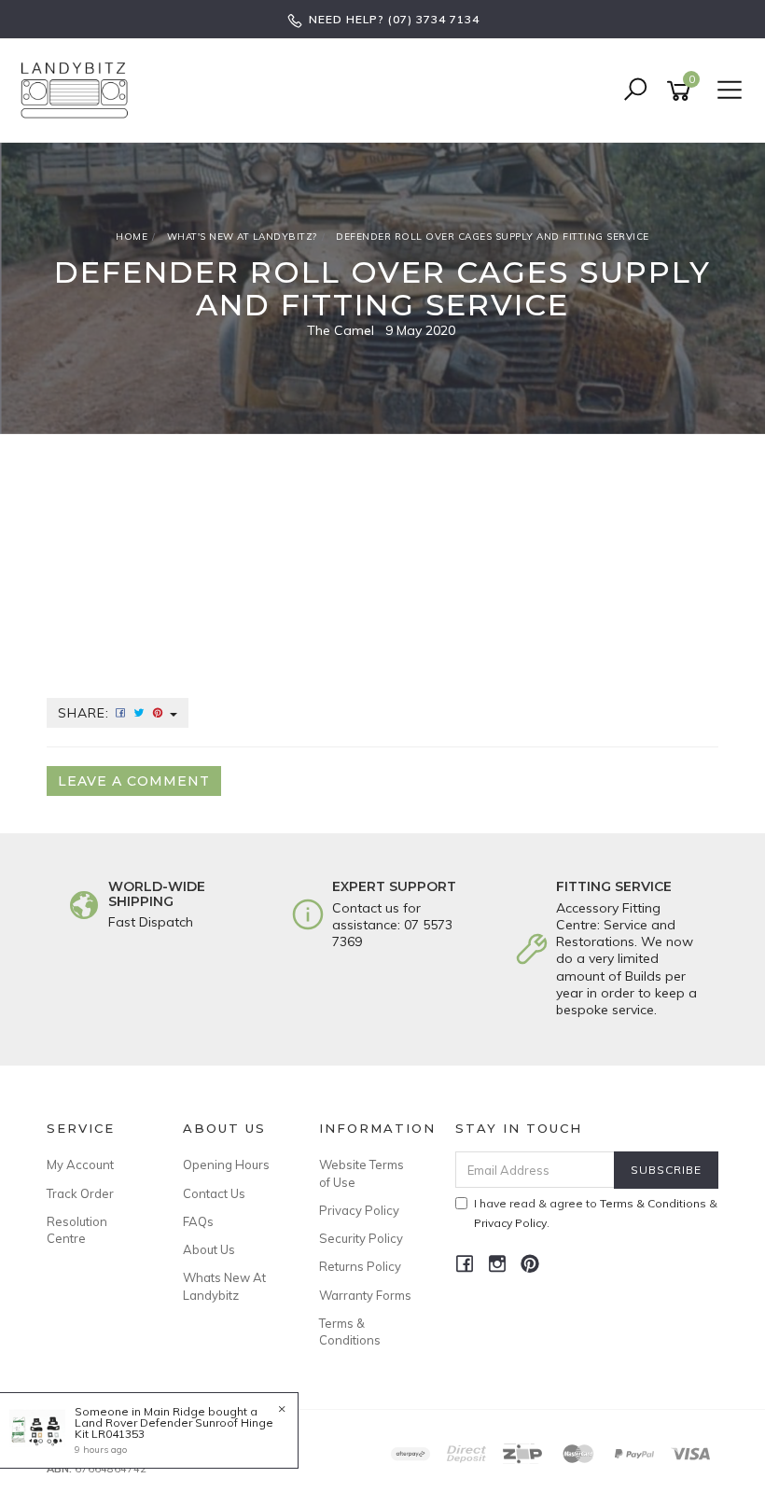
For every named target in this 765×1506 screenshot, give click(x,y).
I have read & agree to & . (595, 1213)
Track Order (80, 1193)
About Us (209, 1249)
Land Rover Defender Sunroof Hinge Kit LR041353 (174, 1428)
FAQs (198, 1221)
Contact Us (214, 1193)
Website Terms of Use (361, 1173)
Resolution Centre (77, 1230)
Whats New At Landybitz (224, 1286)
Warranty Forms (365, 1295)
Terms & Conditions (350, 1331)
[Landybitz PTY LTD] (79, 89)
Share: (86, 712)
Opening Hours (226, 1164)
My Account (80, 1164)
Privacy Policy (359, 1210)
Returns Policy (360, 1266)
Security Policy (361, 1238)
